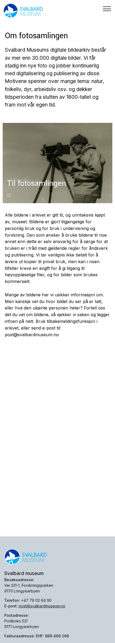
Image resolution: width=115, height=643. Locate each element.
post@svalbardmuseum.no (42, 606)
